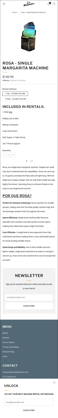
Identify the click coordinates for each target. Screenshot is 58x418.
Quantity (7, 150)
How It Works (8, 342)
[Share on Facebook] (26, 161)
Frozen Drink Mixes (11, 347)
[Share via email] (31, 161)
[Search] (54, 3)
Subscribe (29, 410)
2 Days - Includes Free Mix (15, 99)
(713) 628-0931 (9, 377)
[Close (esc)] (54, 382)
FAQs (5, 356)
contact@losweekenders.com (15, 372)
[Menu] (4, 3)
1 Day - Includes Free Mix (15, 93)
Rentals (6, 338)
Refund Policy (8, 352)
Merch (5, 333)
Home (14, 12)
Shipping (6, 80)
